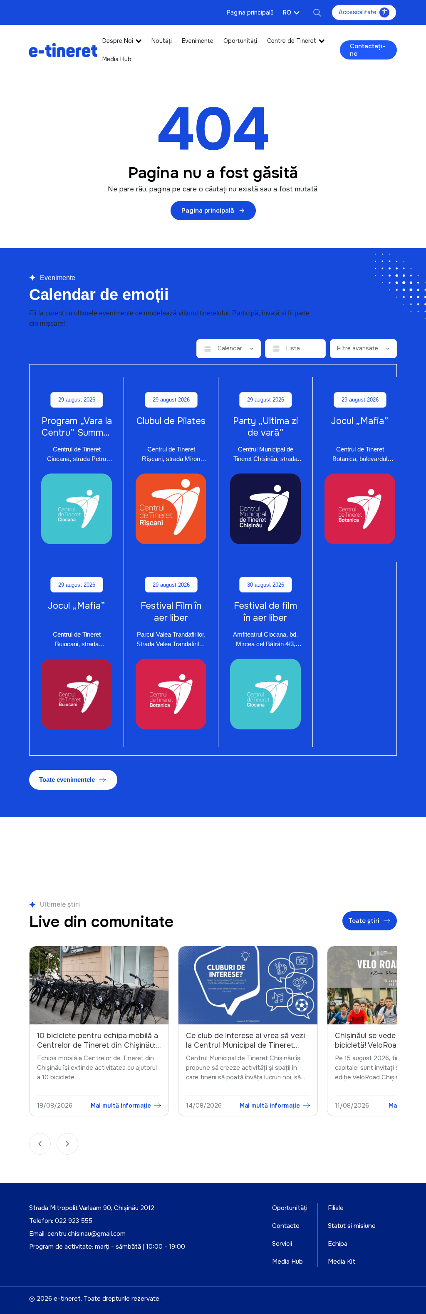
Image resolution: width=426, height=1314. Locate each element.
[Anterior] (40, 1144)
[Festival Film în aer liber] (171, 694)
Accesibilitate (357, 12)
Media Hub (116, 59)
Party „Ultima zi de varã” (265, 427)
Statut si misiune (352, 1226)
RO (287, 12)
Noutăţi (161, 41)
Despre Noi (117, 41)
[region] (213, 1033)
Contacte (286, 1226)
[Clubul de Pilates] (171, 509)
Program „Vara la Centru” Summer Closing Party (77, 432)
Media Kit (341, 1261)
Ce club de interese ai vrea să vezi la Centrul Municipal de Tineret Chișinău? (96, 1045)
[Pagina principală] (63, 50)
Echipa (337, 1244)
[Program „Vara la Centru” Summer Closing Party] (76, 509)
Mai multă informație (121, 1105)
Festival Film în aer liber (171, 611)
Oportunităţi (240, 41)
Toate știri (363, 921)
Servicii (282, 1244)
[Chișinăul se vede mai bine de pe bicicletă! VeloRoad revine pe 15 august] (248, 985)
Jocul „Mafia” (360, 421)
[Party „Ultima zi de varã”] (265, 509)
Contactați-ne (367, 50)
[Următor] (67, 1144)
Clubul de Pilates (171, 421)
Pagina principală (250, 12)
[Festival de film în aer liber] (265, 694)
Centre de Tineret (291, 41)
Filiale (336, 1208)
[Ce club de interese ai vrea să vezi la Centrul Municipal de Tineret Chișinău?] (99, 985)
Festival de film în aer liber (265, 611)
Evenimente (197, 41)
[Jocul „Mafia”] (359, 509)
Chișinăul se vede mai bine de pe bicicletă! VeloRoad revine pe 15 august (243, 1045)
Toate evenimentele (67, 779)
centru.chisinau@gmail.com (86, 1234)
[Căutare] (317, 12)
